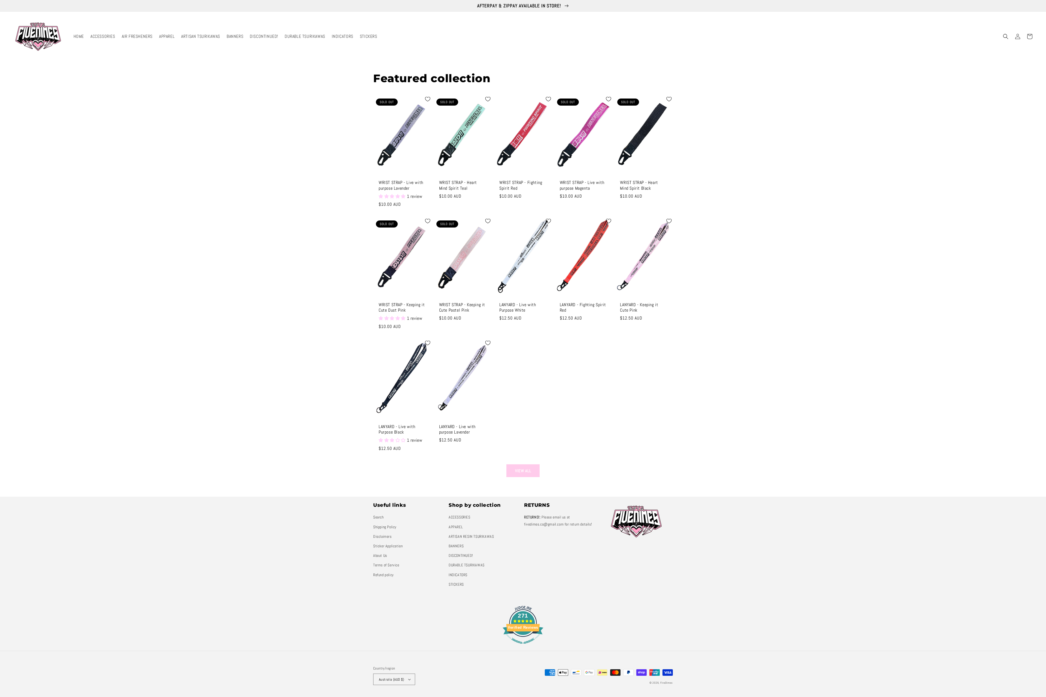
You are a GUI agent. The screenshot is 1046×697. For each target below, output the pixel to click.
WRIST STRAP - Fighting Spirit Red (520, 185)
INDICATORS (458, 574)
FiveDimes (666, 682)
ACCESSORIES (459, 517)
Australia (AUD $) (391, 679)
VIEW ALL (523, 470)
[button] (1006, 36)
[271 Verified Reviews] (523, 646)
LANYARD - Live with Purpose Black (397, 429)
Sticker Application (388, 546)
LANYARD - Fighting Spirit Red (583, 307)
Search (378, 517)
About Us (380, 555)
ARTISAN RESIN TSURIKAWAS (471, 536)
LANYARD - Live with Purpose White (517, 307)
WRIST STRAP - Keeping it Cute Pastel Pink (462, 307)
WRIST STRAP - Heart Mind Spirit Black (639, 185)
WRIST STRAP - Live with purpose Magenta (582, 185)
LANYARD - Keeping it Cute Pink (639, 307)
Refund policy (383, 574)
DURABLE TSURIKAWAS (467, 565)
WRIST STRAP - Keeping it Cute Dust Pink (402, 307)
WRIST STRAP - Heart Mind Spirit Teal (458, 185)
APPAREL (456, 526)
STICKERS (456, 584)
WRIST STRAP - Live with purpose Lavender (401, 185)
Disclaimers (382, 536)
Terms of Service (386, 565)
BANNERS (456, 546)
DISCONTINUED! (461, 555)
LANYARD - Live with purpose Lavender (457, 429)
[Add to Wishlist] (427, 99)
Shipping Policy (385, 526)
